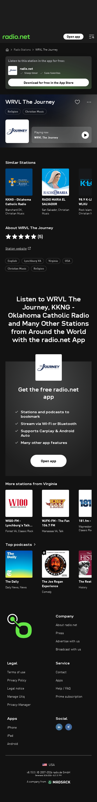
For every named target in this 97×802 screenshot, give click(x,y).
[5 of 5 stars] (33, 237)
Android (12, 744)
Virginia (53, 261)
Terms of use (16, 672)
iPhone (12, 727)
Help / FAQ (63, 688)
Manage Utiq (16, 696)
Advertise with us (68, 641)
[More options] (89, 102)
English (12, 261)
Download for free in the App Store (49, 82)
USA (67, 261)
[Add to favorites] (77, 102)
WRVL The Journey (46, 137)
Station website (16, 248)
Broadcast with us (68, 649)
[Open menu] (91, 36)
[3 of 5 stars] (21, 237)
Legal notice (15, 688)
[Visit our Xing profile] (68, 727)
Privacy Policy (16, 680)
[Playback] (85, 135)
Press (60, 633)
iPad (10, 735)
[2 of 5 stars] (15, 237)
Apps (59, 680)
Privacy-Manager (19, 704)
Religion (13, 111)
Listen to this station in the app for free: (36, 61)
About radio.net (66, 625)
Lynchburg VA (32, 261)
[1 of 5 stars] (8, 237)
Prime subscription (69, 696)
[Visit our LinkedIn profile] (59, 727)
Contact (61, 672)
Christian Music (34, 111)
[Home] (7, 50)
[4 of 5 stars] (27, 237)
